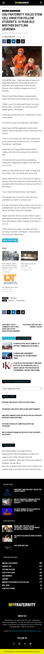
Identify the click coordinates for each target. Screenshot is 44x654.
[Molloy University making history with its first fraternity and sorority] (7, 502)
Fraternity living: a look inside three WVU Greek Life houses (21, 469)
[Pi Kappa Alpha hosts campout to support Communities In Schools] (7, 345)
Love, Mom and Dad (21, 546)
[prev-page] (3, 375)
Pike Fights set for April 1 (10, 287)
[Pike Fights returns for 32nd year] (29, 256)
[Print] (23, 41)
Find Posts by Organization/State (16, 381)
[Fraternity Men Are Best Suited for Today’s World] (7, 492)
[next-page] (6, 375)
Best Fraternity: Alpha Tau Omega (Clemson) (17, 451)
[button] (3, 3)
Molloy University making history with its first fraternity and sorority (21, 433)
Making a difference (15, 11)
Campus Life (11, 7)
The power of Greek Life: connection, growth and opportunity (18, 425)
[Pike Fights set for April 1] (10, 279)
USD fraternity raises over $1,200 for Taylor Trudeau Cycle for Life (9, 266)
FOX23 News (13, 298)
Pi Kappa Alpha (20, 300)
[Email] (18, 41)
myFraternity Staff (9, 36)
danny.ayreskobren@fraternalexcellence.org (26, 631)
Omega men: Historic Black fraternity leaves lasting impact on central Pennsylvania (27, 527)
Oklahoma (11, 300)
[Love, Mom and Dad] (7, 548)
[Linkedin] (13, 41)
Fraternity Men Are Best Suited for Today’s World (18, 402)
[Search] (41, 3)
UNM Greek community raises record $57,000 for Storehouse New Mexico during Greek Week (22, 416)
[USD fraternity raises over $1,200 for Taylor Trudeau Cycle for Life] (10, 256)
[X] (9, 41)
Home (4, 7)
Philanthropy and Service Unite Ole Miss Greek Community (21, 409)
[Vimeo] (30, 644)
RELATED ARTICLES (9, 338)
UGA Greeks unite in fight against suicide (32, 326)
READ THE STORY (10, 240)
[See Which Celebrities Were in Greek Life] (7, 538)
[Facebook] (4, 41)
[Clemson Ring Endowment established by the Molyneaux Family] (7, 355)
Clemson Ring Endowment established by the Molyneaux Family (25, 355)
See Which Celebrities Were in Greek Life (27, 536)
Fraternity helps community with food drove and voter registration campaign (11, 328)
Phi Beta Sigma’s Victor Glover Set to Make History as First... (27, 510)
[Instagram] (19, 644)
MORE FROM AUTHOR (23, 338)
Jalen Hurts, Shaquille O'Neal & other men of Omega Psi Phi (22, 466)
